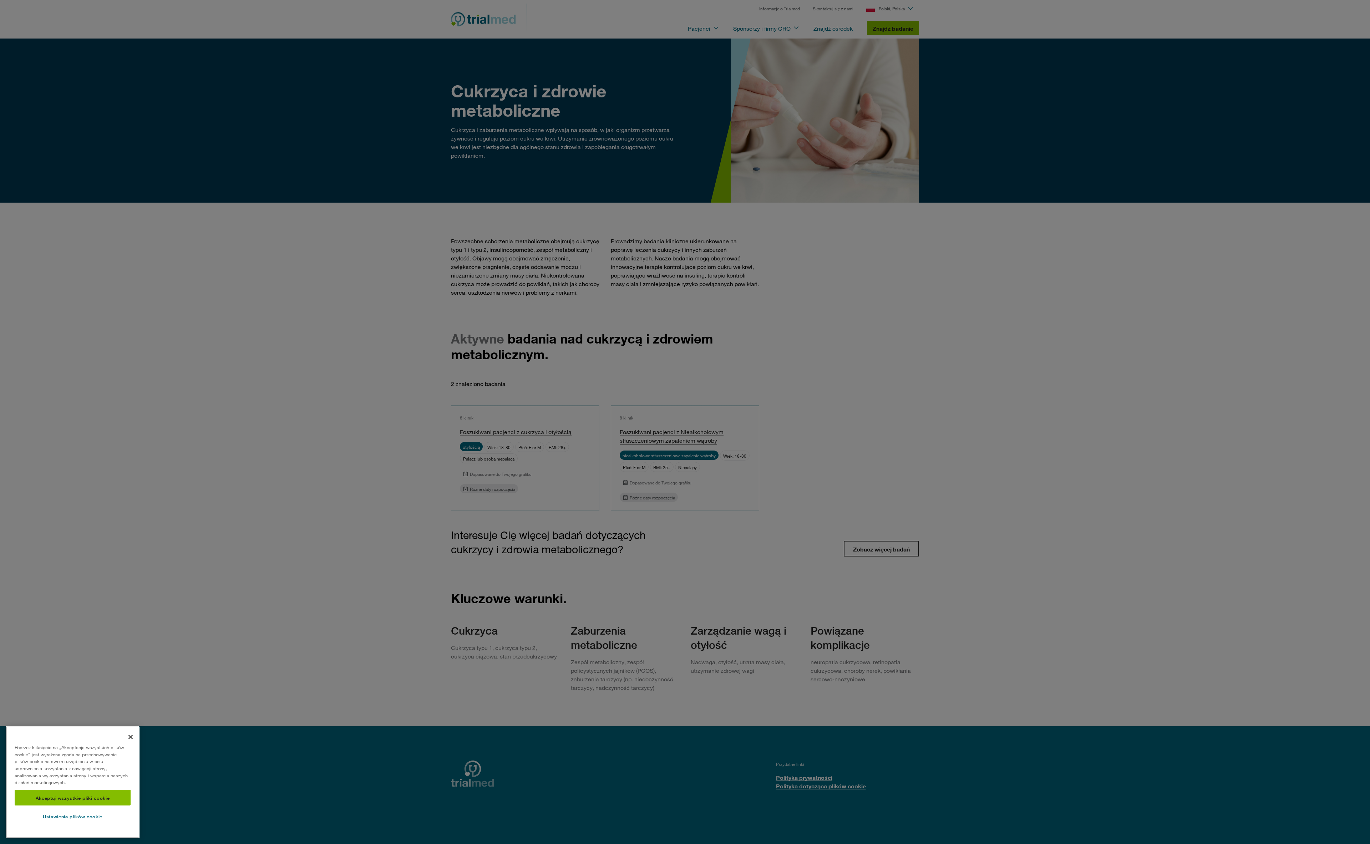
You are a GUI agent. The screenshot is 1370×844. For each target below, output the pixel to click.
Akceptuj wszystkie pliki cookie (73, 797)
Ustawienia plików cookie (72, 816)
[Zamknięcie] (130, 737)
